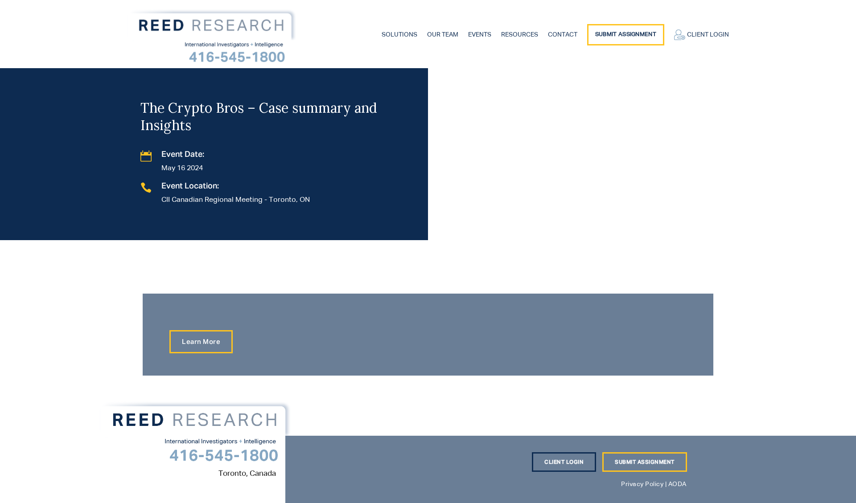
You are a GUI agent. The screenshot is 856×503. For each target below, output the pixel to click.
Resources (519, 35)
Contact (562, 35)
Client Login (708, 35)
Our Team (442, 35)
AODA (677, 484)
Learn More (201, 342)
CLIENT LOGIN (564, 462)
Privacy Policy (642, 484)
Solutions (399, 35)
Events (479, 35)
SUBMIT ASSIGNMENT (645, 462)
